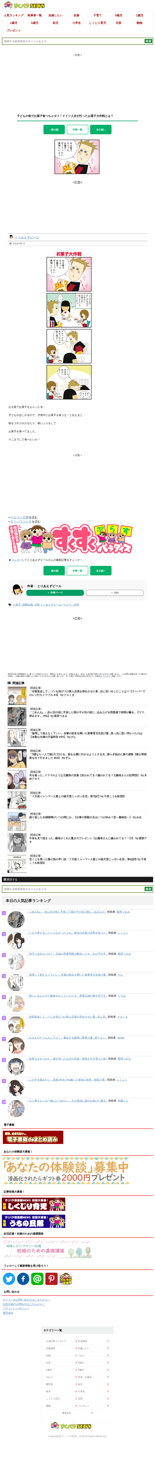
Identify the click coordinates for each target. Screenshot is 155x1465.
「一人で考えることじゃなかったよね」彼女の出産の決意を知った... (67, 932)
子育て (97, 15)
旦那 (118, 23)
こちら (104, 676)
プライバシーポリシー (16, 1308)
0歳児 (118, 15)
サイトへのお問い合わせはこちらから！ (26, 1299)
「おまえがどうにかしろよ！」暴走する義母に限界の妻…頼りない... (66, 1037)
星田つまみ (123, 911)
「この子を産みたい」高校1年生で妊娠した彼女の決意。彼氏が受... (66, 1079)
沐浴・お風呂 (85, 1377)
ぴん (120, 974)
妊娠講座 (50, 1348)
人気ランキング (14, 15)
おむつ (49, 1377)
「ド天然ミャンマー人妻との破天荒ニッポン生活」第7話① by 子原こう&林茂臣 (77, 796)
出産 (48, 1362)
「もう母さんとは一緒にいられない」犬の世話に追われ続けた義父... (67, 1100)
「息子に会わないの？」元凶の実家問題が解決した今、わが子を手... (67, 953)
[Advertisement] (77, 80)
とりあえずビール (27, 237)
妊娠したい (56, 15)
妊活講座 (82, 1341)
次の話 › (100, 129)
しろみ (122, 995)
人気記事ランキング (56, 1341)
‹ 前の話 (54, 129)
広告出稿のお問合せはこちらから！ (24, 1304)
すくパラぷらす (21, 521)
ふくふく (123, 932)
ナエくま (122, 1016)
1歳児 (139, 15)
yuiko (120, 1037)
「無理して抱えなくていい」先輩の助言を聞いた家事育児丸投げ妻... (67, 974)
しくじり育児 (97, 23)
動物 (139, 23)
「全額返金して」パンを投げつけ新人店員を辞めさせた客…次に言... (66, 1016)
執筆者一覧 (35, 15)
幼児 (55, 23)
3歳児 (34, 23)
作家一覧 (77, 129)
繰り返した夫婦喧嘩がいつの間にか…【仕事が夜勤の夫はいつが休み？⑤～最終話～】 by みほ (85, 817)
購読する (11, 879)
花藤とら (123, 1100)
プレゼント (14, 30)
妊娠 (76, 15)
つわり (81, 1355)
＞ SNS (115, 592)
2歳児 (13, 23)
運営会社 (8, 1312)
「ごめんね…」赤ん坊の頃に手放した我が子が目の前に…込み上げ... (66, 911)
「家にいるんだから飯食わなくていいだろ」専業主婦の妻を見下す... (67, 995)
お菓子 (17, 604)
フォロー (16, 560)
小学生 (76, 23)
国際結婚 (27, 604)
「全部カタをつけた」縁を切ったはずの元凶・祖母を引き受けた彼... (67, 1058)
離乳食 (49, 1384)
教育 (48, 1391)
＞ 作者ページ (55, 592)
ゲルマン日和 (20, 517)
